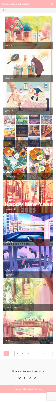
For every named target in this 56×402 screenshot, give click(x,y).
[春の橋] (28, 327)
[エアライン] (28, 229)
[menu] (52, 4)
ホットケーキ (10, 176)
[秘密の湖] (28, 262)
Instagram (30, 377)
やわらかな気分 (11, 308)
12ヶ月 (7, 144)
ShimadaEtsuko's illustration (16, 3)
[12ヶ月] (28, 130)
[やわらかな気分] (28, 294)
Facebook (24, 377)
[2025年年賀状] (28, 196)
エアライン (9, 242)
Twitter (19, 377)
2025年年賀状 (10, 209)
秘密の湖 (8, 275)
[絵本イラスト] (28, 32)
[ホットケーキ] (28, 163)
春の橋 (7, 340)
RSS (35, 377)
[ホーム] (3, 10)
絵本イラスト (10, 45)
